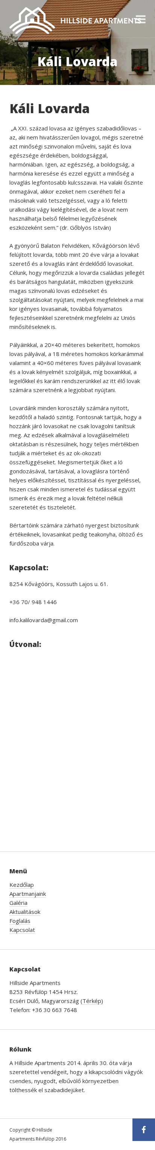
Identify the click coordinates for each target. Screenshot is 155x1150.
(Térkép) (92, 1001)
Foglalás (19, 920)
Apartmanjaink (27, 893)
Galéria (18, 902)
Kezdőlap (21, 884)
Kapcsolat (22, 929)
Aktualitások (24, 911)
